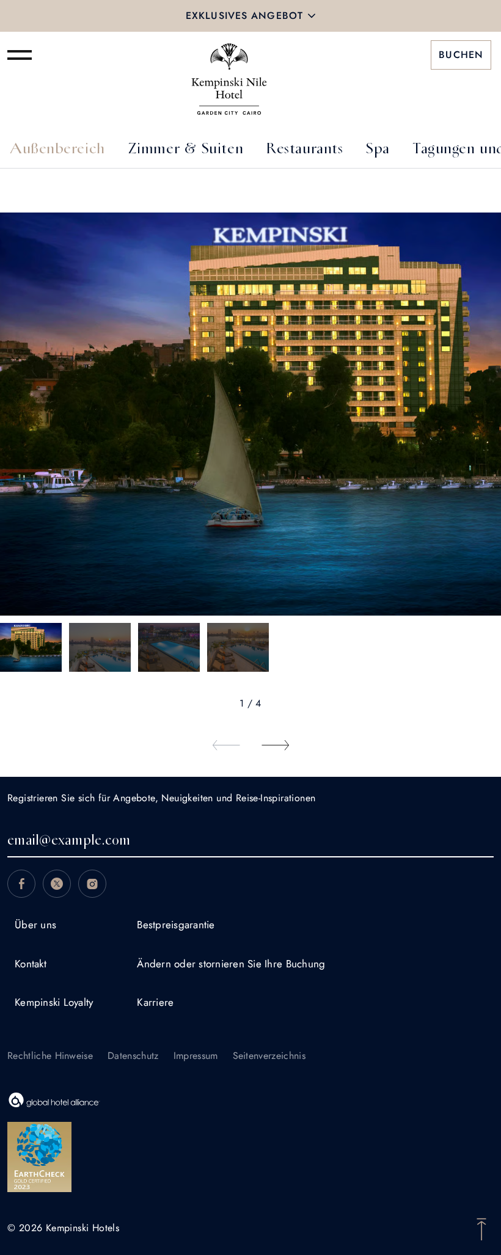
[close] (311, 15)
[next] (275, 745)
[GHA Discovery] (250, 1100)
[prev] (226, 745)
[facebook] (21, 884)
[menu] (19, 55)
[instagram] (92, 884)
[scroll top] (481, 1228)
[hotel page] (229, 55)
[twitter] (57, 884)
